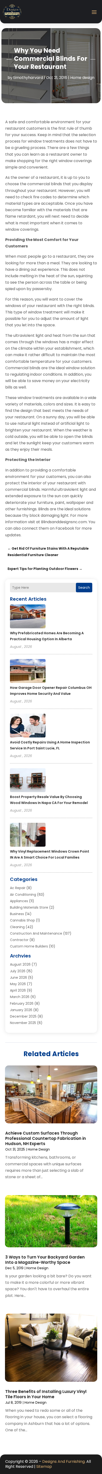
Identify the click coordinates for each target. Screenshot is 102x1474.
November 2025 (23, 1022)
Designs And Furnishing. (63, 1461)
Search (84, 587)
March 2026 (19, 996)
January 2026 (21, 1010)
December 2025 (23, 1016)
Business (17, 913)
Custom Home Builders (29, 946)
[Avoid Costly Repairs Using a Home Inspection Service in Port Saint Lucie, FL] (28, 726)
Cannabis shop (22, 920)
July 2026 (17, 971)
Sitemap (44, 1466)
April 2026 (18, 990)
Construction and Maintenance (36, 933)
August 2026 (20, 964)
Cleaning (17, 927)
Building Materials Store (29, 907)
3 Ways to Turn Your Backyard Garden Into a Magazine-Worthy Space (45, 1259)
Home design (82, 77)
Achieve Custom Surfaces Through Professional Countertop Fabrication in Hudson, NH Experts (45, 1138)
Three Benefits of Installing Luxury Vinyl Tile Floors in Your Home (46, 1394)
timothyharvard (28, 77)
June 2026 (18, 977)
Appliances (19, 901)
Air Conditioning (23, 894)
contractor (19, 939)
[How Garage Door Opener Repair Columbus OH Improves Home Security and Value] (28, 671)
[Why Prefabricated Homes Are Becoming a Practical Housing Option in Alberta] (28, 617)
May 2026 (18, 984)
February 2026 (21, 1003)
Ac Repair (17, 887)
